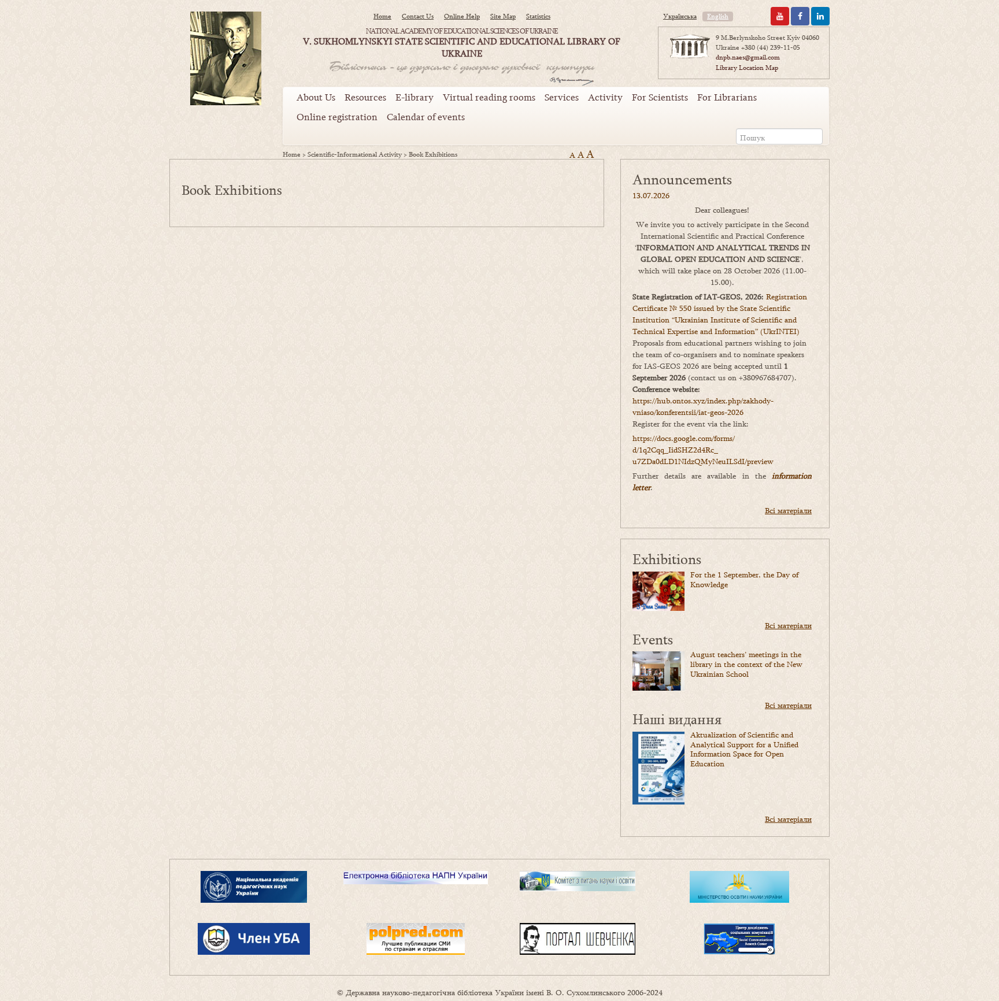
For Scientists (660, 97)
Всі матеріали (788, 510)
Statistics (538, 16)
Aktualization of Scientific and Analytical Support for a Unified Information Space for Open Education (744, 749)
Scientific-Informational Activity (355, 154)
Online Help (462, 16)
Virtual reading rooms (489, 97)
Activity (605, 97)
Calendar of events (426, 116)
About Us (316, 97)
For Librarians (727, 97)
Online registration (337, 116)
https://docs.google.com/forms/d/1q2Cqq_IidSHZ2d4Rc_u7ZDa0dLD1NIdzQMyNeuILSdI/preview (703, 449)
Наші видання (677, 718)
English (717, 16)
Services (562, 97)
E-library (414, 97)
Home (382, 16)
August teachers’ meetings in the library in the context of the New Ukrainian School (746, 664)
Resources (365, 97)
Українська (680, 16)
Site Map (503, 16)
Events (652, 638)
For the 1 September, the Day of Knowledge (744, 579)
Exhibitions (666, 558)
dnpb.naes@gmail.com (748, 57)
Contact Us (418, 16)
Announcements (682, 178)
